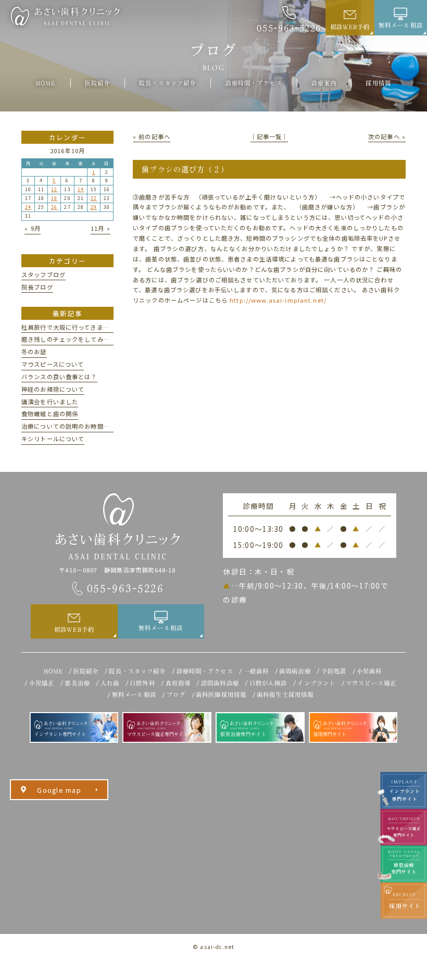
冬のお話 (34, 351)
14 (81, 189)
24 (28, 207)
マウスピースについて (52, 364)
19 (54, 198)
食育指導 (178, 683)
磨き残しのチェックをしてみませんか (75, 339)
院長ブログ (37, 287)
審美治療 (77, 683)
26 (54, 207)
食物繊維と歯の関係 (49, 413)
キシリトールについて (52, 438)
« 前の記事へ (151, 136)
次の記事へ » (387, 136)
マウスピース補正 (371, 683)
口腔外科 (142, 683)
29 (94, 207)
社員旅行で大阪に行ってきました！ (71, 327)
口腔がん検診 (268, 683)
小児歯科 (369, 671)
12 (54, 189)
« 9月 (32, 228)
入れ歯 (110, 683)
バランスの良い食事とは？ (59, 376)
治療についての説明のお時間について (75, 426)
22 (94, 198)
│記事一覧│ (269, 136)
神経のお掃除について (52, 389)
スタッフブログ (43, 274)
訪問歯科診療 (220, 683)
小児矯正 (42, 683)
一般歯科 (256, 671)
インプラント (316, 683)
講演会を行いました (49, 401)
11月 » (100, 228)
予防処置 (334, 671)
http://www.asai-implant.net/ (278, 300)
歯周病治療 (295, 671)
